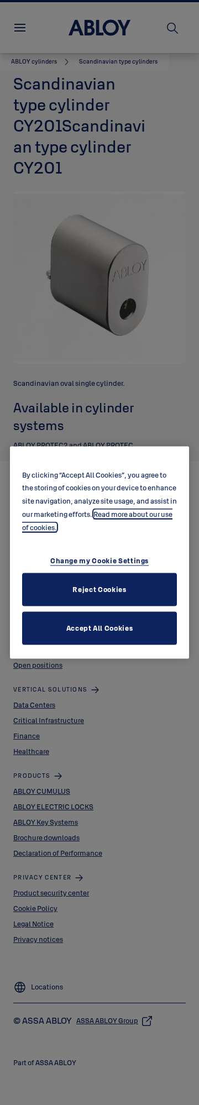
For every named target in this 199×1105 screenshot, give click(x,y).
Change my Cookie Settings (99, 560)
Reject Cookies (99, 589)
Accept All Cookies (99, 628)
